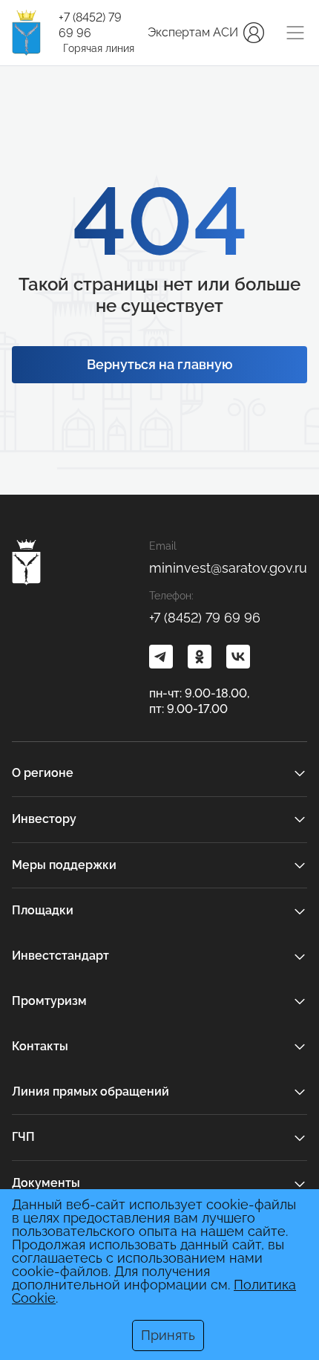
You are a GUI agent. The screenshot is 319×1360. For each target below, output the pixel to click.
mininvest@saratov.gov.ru (228, 568)
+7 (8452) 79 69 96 (90, 25)
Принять (168, 1335)
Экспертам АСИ (193, 32)
